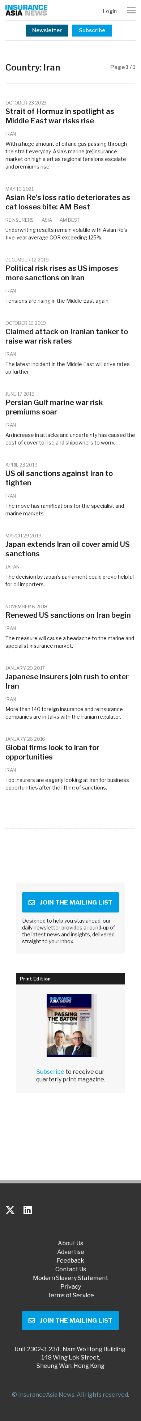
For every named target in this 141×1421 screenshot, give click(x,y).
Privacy (70, 1287)
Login (110, 11)
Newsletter (47, 30)
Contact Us (70, 1269)
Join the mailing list (76, 902)
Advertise (70, 1252)
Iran (10, 134)
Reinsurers (19, 220)
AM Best (70, 220)
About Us (70, 1243)
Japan (12, 567)
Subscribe (92, 30)
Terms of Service (70, 1295)
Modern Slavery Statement (70, 1278)
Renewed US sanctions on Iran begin (68, 615)
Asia (47, 220)
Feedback (70, 1261)
